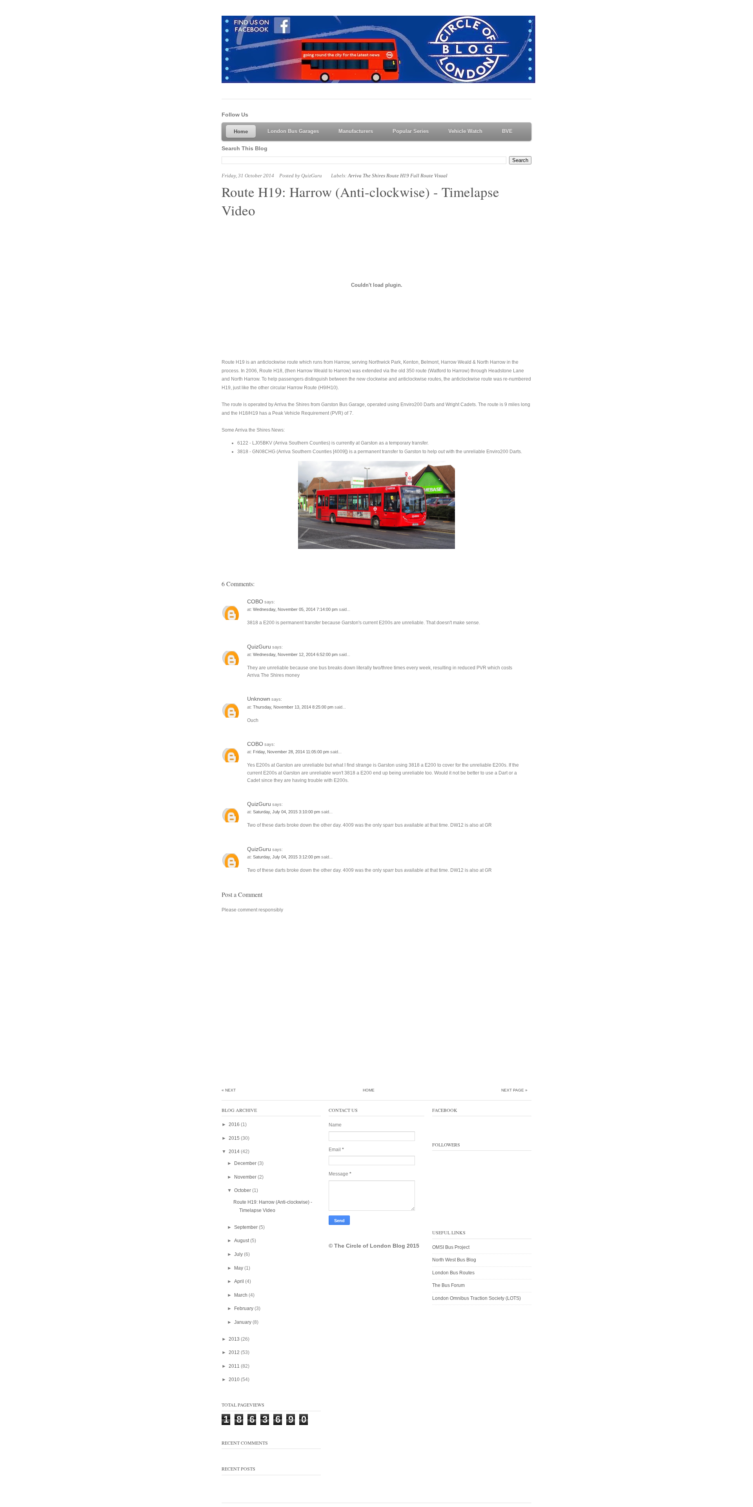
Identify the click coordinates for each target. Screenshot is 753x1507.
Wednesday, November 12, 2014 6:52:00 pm (296, 654)
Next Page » (514, 1090)
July (239, 1254)
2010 (235, 1379)
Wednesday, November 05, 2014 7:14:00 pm (296, 609)
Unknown (258, 699)
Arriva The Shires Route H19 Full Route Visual (397, 176)
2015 (235, 1138)
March (241, 1295)
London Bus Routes (453, 1273)
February (244, 1308)
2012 (235, 1352)
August (242, 1240)
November (246, 1177)
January (243, 1322)
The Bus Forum (448, 1285)
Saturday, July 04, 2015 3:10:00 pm (287, 811)
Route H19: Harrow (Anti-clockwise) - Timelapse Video (360, 200)
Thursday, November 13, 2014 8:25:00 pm (294, 707)
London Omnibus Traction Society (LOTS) (476, 1298)
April (239, 1281)
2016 (235, 1124)
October (243, 1190)
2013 (235, 1339)
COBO (255, 601)
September (246, 1227)
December (246, 1163)
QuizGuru (259, 646)
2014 (235, 1151)
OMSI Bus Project (450, 1247)
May (239, 1268)
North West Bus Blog (454, 1260)
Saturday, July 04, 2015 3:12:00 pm (287, 857)
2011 (235, 1366)
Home (369, 1090)
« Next (229, 1090)
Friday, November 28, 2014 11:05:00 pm (291, 751)
